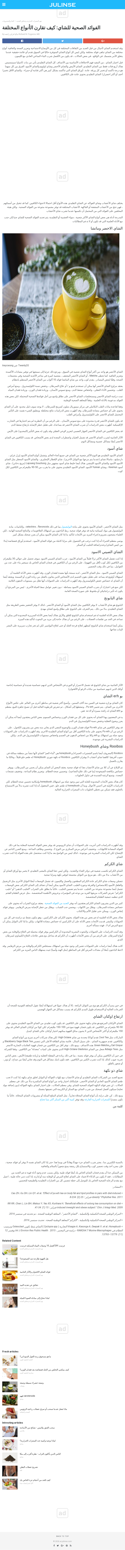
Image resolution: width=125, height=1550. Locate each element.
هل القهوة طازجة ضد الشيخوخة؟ (34, 1258)
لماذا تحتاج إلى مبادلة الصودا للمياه (34, 1298)
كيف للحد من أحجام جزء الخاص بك (35, 1480)
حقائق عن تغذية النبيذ (29, 1285)
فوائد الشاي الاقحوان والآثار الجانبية (35, 1272)
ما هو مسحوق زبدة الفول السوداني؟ (35, 1356)
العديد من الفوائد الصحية (57, 903)
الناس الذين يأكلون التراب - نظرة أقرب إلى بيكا (40, 1454)
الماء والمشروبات (8, 21)
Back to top (62, 1536)
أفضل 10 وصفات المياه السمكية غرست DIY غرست (42, 1245)
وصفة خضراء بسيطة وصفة (32, 1383)
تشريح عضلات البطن (29, 1467)
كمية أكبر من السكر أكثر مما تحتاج (57, 1099)
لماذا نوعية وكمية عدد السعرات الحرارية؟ (37, 1440)
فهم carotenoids (27, 1396)
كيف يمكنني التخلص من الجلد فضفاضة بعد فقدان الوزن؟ (44, 1369)
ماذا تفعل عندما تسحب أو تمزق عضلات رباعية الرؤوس (43, 1409)
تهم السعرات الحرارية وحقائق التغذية (29, 21)
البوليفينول (66, 526)
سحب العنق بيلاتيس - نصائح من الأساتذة (37, 1427)
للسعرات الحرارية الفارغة (97, 1099)
